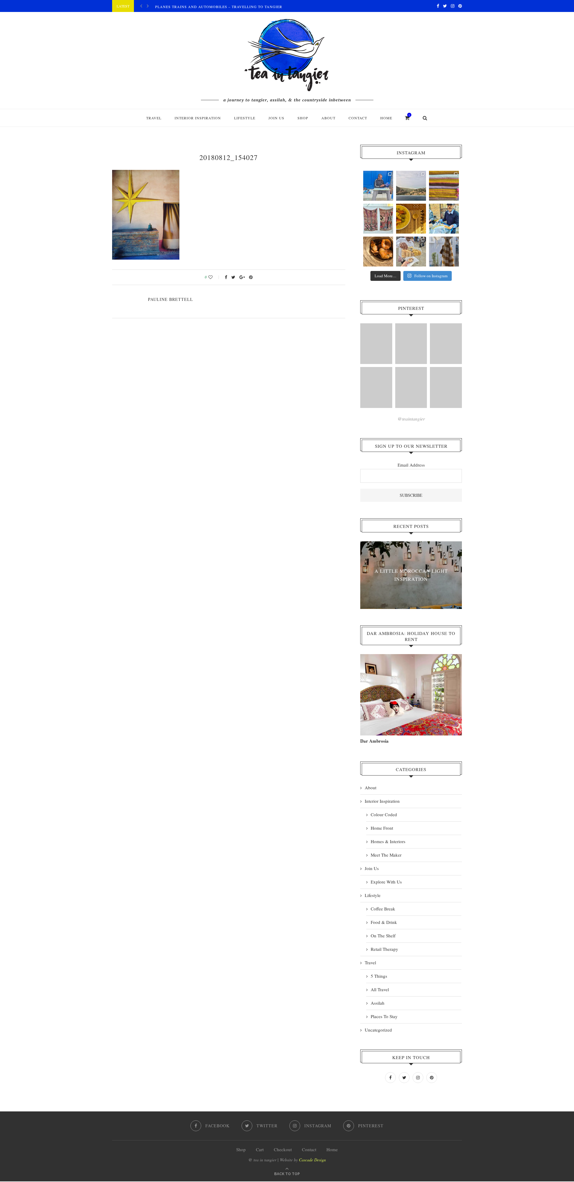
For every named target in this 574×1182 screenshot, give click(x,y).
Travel (153, 117)
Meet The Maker (386, 855)
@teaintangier (411, 418)
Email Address (411, 465)
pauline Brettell (170, 299)
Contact (358, 117)
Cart (260, 1149)
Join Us (276, 117)
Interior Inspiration (198, 117)
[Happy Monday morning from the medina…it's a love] (444, 251)
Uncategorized (378, 1030)
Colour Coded (384, 814)
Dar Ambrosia (374, 741)
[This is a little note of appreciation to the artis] (378, 186)
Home (386, 117)
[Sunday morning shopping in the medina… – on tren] (444, 186)
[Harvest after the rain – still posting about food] (378, 251)
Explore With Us (386, 882)
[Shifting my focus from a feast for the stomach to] (378, 219)
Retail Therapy (384, 949)
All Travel (380, 989)
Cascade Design (312, 1160)
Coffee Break (383, 909)
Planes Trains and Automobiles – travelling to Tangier (218, 6)
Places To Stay (384, 1016)
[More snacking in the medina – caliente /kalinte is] (444, 219)
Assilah (377, 1003)
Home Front (382, 828)
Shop (241, 1149)
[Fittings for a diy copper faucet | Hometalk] (411, 387)
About (328, 117)
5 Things (379, 976)
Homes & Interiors (388, 841)
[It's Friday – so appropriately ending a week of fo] (411, 219)
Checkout (283, 1149)
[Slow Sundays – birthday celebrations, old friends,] (411, 186)
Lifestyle (244, 117)
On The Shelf (383, 936)
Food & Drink (384, 922)
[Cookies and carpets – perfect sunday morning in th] (411, 251)
